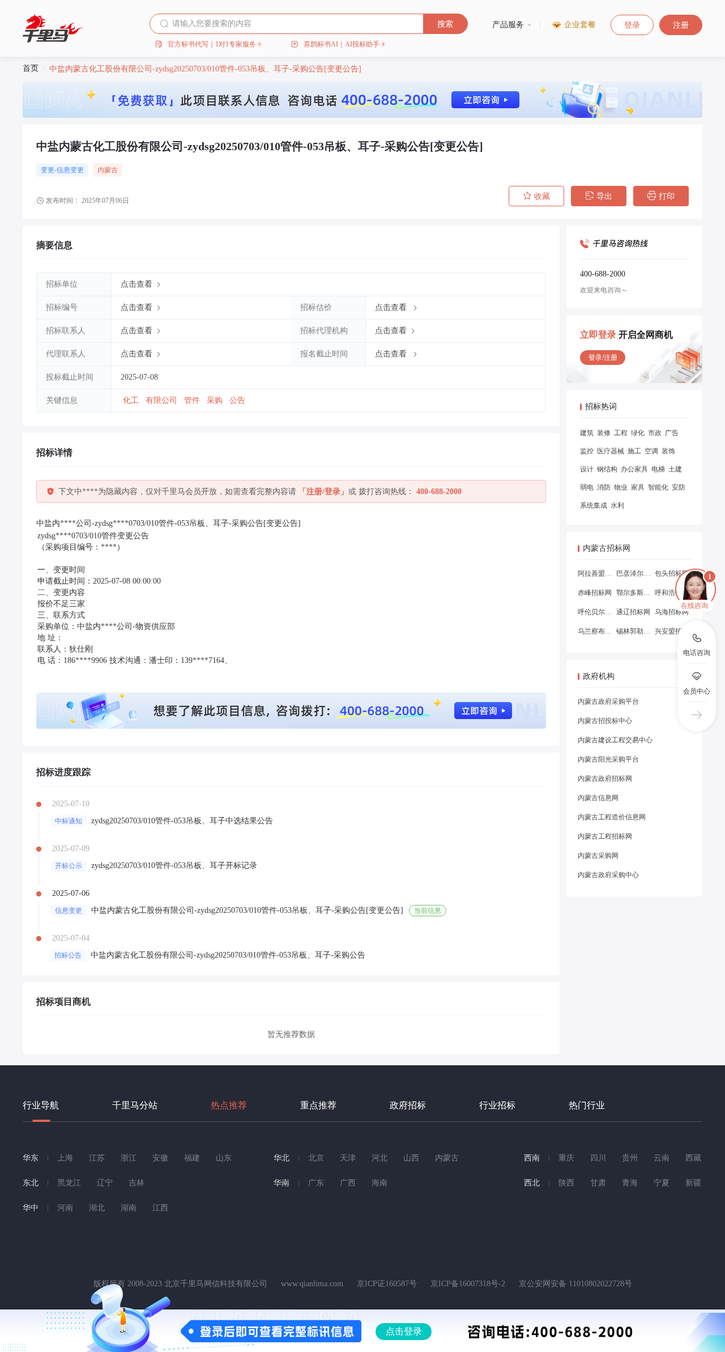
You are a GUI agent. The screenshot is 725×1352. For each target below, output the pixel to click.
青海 (630, 1183)
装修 (604, 433)
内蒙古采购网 (598, 856)
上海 (65, 1158)
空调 (651, 451)
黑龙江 (69, 1183)
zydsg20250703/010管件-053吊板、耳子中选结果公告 (182, 821)
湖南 (129, 1208)
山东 (224, 1158)
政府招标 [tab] (408, 1105)
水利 (617, 505)
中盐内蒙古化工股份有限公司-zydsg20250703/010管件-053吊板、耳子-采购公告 (228, 955)
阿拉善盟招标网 (595, 573)
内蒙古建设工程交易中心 (615, 740)
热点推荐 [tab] (229, 1105)
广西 (348, 1183)
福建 (192, 1158)
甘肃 (598, 1183)
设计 (587, 469)
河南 (65, 1208)
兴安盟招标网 (672, 631)
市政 (655, 433)
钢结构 (607, 469)
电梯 (658, 469)
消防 (604, 487)
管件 (193, 400)
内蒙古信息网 (598, 798)
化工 (132, 400)
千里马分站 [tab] (134, 1105)
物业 (621, 487)
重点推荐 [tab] (318, 1105)
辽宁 (105, 1183)
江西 (160, 1208)
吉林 (136, 1183)
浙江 (129, 1158)
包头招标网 (672, 573)
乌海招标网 (672, 612)
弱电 (587, 487)
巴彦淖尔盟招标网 (633, 573)
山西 (411, 1158)
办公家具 (634, 469)
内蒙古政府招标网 (605, 779)
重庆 (566, 1158)
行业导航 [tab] (41, 1105)
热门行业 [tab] (587, 1105)
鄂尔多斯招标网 (633, 593)
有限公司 (163, 400)
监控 (587, 451)
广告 (672, 433)
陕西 (566, 1183)
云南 (661, 1158)
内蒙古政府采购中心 (608, 875)
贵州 (630, 1158)
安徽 (160, 1158)
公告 (237, 400)
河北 (379, 1158)
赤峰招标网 (595, 593)
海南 (379, 1183)
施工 (634, 451)
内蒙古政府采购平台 (608, 701)
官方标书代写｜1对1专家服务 (212, 44)
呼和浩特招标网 (672, 593)
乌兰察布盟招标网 (595, 631)
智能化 (658, 487)
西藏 (693, 1158)
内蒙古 (107, 170)
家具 (638, 487)
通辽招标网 (633, 612)
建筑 (587, 433)
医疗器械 (610, 451)
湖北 (97, 1208)
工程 (621, 433)
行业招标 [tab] (497, 1105)
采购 (216, 400)
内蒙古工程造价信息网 (612, 817)
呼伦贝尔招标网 (595, 612)
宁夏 (661, 1183)
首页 (31, 68)
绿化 (638, 433)
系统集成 (593, 505)
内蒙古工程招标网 (605, 836)
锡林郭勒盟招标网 (633, 631)
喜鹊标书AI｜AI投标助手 (341, 44)
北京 (316, 1158)
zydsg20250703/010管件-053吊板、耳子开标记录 (174, 865)
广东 (316, 1183)
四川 (598, 1158)
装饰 (668, 451)
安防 (678, 487)
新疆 (693, 1183)
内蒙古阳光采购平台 (608, 759)
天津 (348, 1158)
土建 (675, 469)
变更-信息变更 (62, 170)
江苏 (97, 1158)
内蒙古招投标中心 (605, 721)
